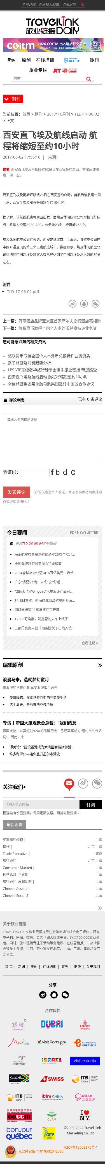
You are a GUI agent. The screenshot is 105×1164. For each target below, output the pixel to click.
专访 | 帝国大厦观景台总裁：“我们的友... (41, 722)
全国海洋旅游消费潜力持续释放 (38, 563)
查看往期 (89, 643)
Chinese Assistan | (17, 888)
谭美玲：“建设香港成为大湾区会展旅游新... (42, 747)
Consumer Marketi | (19, 867)
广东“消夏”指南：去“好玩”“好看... (39, 582)
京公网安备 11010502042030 (41, 1151)
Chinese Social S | (17, 895)
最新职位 (14, 824)
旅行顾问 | (11, 860)
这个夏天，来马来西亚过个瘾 (31, 704)
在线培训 (49, 966)
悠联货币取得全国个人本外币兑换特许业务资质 (50, 355)
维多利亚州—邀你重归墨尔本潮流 (35, 754)
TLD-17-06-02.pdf (23, 291)
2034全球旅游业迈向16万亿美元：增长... (45, 573)
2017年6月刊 (58, 114)
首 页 (9, 966)
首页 (26, 114)
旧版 (77, 966)
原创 (34, 966)
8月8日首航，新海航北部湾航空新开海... (45, 600)
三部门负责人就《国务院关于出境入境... (44, 628)
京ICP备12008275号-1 (81, 1147)
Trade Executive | (16, 853)
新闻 (21, 966)
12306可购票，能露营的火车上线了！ (43, 619)
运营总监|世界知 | (17, 874)
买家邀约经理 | (14, 839)
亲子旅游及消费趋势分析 (29, 362)
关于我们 (93, 966)
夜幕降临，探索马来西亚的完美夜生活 (38, 697)
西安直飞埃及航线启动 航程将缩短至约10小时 (48, 376)
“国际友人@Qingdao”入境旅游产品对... (44, 591)
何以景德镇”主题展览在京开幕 (37, 609)
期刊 (39, 114)
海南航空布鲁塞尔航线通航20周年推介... (45, 554)
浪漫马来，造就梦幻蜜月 (26, 679)
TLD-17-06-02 (86, 114)
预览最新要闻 (68, 813)
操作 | (7, 846)
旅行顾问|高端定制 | (18, 881)
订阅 (90, 805)
